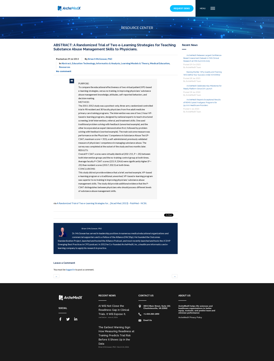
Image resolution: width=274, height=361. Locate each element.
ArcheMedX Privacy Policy (190, 317)
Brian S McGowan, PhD (100, 58)
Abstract (66, 63)
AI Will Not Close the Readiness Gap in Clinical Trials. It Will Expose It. (113, 310)
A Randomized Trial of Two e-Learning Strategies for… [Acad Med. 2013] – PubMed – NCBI (101, 203)
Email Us (147, 320)
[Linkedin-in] (75, 319)
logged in (70, 269)
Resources (64, 67)
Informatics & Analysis (108, 63)
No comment (63, 71)
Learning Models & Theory (135, 63)
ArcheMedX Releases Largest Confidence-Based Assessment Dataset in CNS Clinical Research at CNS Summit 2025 (202, 58)
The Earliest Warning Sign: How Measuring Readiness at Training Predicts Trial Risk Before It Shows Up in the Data (116, 335)
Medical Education (160, 63)
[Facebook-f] (60, 319)
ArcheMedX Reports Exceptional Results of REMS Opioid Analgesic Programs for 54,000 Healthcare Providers (202, 102)
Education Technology (83, 63)
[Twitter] (68, 319)
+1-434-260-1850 (151, 314)
